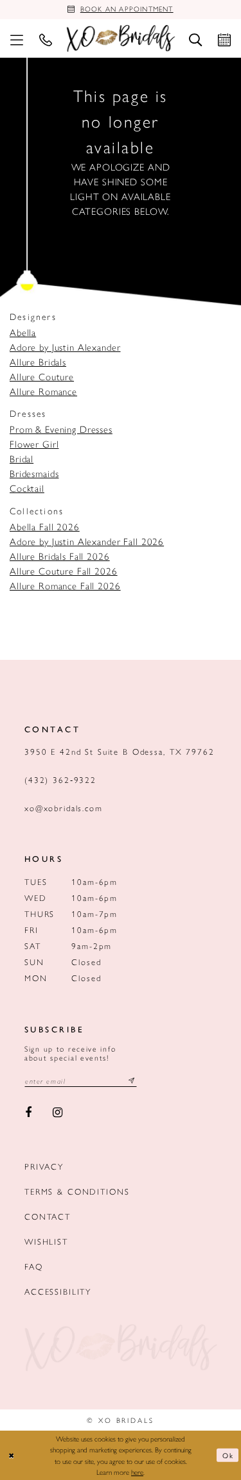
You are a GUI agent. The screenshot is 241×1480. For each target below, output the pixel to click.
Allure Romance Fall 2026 (65, 585)
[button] (16, 38)
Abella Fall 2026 (45, 526)
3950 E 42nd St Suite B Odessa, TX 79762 (119, 751)
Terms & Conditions (76, 1191)
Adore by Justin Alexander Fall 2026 (87, 541)
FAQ (33, 1266)
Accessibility (57, 1291)
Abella (23, 332)
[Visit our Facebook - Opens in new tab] (28, 1113)
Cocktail (27, 487)
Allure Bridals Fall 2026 (60, 555)
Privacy (44, 1166)
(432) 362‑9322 (60, 779)
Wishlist (46, 1241)
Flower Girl (34, 443)
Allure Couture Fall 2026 (64, 570)
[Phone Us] (45, 38)
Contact (47, 1216)
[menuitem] (16, 38)
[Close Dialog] (12, 1455)
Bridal (21, 458)
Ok (228, 1455)
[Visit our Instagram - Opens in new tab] (58, 1113)
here (137, 1472)
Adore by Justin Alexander (65, 346)
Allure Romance (43, 391)
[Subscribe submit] (132, 1081)
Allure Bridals (38, 361)
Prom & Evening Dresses (61, 428)
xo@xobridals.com (63, 808)
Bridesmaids (34, 473)
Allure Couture (42, 376)
